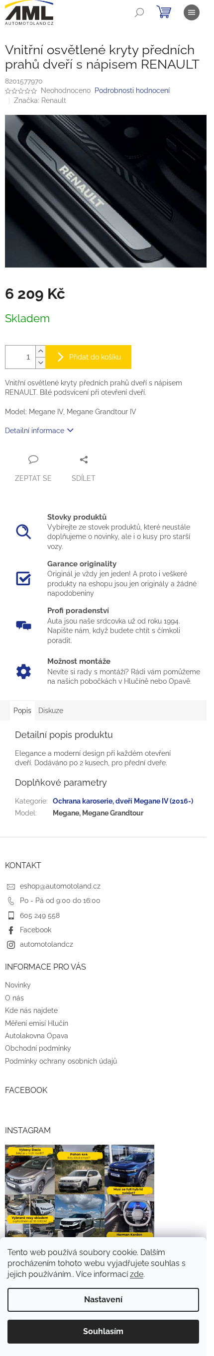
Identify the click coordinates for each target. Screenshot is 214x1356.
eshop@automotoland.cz (60, 886)
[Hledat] (139, 12)
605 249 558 (40, 915)
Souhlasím (103, 1331)
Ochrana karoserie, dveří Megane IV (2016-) (123, 801)
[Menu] (192, 12)
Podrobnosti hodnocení (132, 90)
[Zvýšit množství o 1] (40, 351)
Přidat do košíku (95, 357)
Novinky (18, 985)
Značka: (40, 100)
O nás (14, 998)
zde (136, 1274)
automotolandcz (46, 944)
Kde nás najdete (31, 1010)
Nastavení (103, 1299)
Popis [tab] (22, 711)
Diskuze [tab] (50, 711)
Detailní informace (34, 431)
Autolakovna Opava (36, 1036)
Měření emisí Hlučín (36, 1023)
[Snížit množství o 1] (40, 362)
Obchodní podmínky (38, 1048)
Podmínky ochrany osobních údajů (61, 1061)
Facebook (35, 930)
